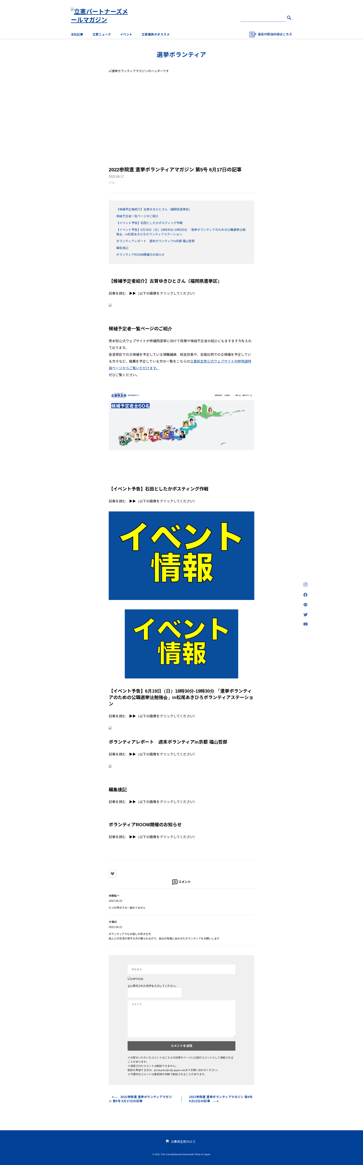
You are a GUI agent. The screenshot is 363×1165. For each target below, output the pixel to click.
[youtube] (305, 624)
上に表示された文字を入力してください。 (153, 985)
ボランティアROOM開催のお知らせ (140, 254)
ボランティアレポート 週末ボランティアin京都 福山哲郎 (155, 241)
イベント (126, 34)
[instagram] (305, 585)
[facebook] (305, 595)
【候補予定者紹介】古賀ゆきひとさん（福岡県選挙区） (154, 209)
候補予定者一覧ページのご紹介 (137, 216)
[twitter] (305, 615)
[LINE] (305, 605)
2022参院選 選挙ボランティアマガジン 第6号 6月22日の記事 (221, 1099)
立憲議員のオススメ (156, 34)
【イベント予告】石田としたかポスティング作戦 (149, 223)
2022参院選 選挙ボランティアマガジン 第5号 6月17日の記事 (140, 1099)
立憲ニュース (101, 34)
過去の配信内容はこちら (275, 34)
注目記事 (77, 34)
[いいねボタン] (112, 874)
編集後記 (122, 247)
